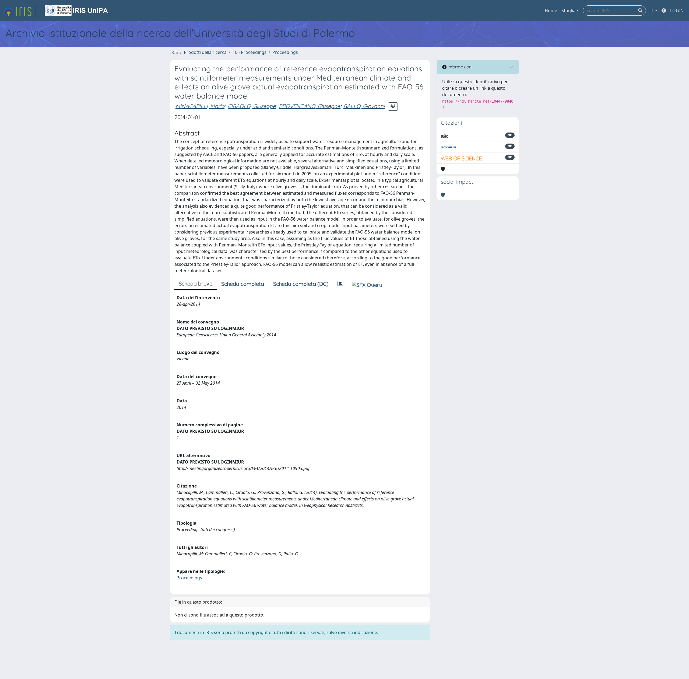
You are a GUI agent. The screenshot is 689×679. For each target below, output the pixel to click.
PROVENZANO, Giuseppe (309, 106)
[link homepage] (19, 10)
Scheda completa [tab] (242, 283)
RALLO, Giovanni (364, 106)
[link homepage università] (76, 10)
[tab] (340, 284)
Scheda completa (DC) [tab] (300, 283)
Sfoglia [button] (568, 10)
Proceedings (285, 52)
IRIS (174, 52)
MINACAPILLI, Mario (199, 106)
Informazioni (459, 66)
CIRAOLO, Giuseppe (252, 106)
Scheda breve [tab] (195, 283)
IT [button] (652, 10)
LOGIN (677, 10)
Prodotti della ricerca (205, 52)
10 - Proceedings (249, 52)
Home (551, 10)
